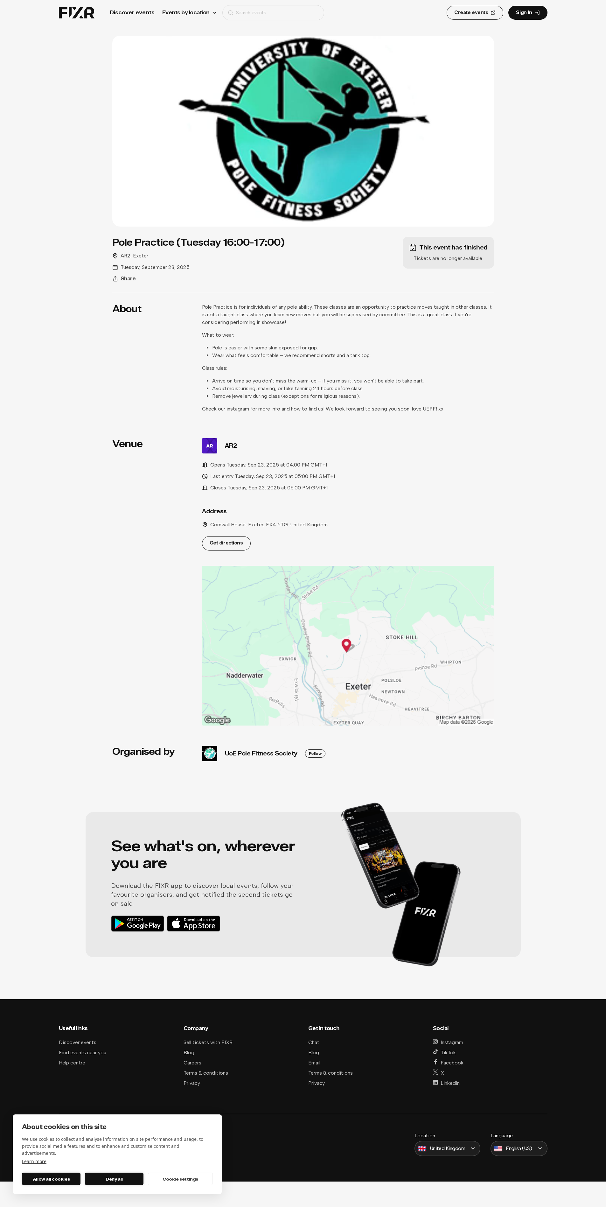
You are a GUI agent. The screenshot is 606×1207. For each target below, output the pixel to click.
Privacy (192, 1083)
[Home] (76, 13)
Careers (192, 1063)
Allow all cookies (51, 1179)
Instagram (452, 1042)
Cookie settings (180, 1179)
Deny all (114, 1179)
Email (314, 1063)
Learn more (34, 1161)
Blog (189, 1052)
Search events (251, 13)
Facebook (452, 1063)
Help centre (72, 1063)
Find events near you (82, 1052)
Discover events (132, 13)
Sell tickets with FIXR (208, 1042)
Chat (313, 1042)
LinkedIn (450, 1083)
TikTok (448, 1052)
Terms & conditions (206, 1073)
